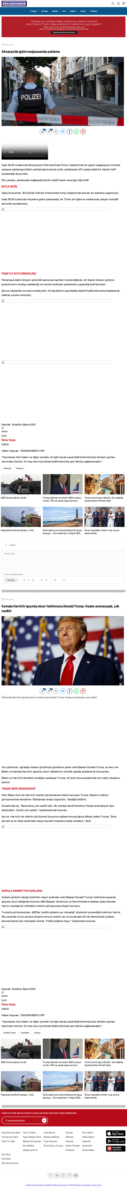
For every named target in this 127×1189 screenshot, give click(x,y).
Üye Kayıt (6, 1158)
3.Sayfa (33, 11)
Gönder (11, 580)
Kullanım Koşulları (83, 1185)
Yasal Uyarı (96, 1185)
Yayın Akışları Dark (32, 1136)
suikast (37, 1032)
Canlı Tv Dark (29, 1132)
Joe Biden (24, 1032)
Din (64, 11)
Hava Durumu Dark (11, 1132)
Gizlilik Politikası (52, 1185)
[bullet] (46, 580)
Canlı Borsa (49, 1132)
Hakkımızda (31, 1185)
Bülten (55, 11)
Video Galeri (88, 1136)
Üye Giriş (6, 1154)
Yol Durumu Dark (10, 1136)
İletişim (40, 1185)
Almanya (7, 468)
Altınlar (69, 1132)
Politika (93, 11)
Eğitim (73, 11)
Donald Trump (10, 1032)
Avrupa (45, 11)
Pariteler (70, 1150)
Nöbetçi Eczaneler (32, 1141)
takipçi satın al (30, 1150)
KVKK (71, 1185)
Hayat (83, 11)
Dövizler (70, 1136)
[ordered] (42, 580)
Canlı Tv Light (8, 1141)
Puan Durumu (50, 1141)
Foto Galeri (87, 1132)
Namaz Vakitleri (51, 1136)
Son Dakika (28, 1145)
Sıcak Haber (88, 1150)
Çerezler (64, 1185)
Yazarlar (86, 1141)
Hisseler (70, 1141)
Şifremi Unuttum (10, 1163)
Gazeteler (87, 1145)
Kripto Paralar (73, 1145)
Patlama (19, 468)
